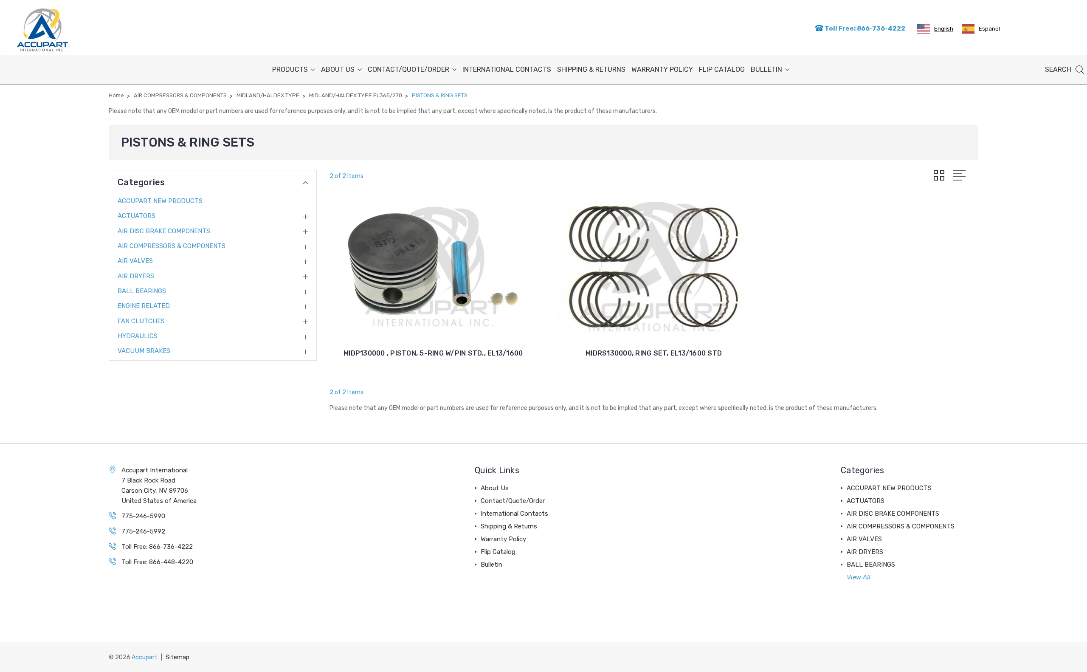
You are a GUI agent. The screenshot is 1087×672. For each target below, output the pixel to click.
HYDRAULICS (138, 336)
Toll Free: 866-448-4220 (157, 562)
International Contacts (506, 69)
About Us (338, 69)
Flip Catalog (722, 69)
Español (989, 28)
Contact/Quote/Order (408, 69)
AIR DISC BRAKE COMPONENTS (164, 231)
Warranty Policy (662, 69)
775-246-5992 (143, 531)
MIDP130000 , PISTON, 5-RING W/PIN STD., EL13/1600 (433, 353)
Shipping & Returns (591, 69)
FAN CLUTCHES (141, 321)
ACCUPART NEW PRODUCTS (160, 201)
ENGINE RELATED (144, 306)
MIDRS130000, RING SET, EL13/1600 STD (654, 353)
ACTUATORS (136, 216)
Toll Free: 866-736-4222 (864, 28)
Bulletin (766, 69)
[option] (980, 29)
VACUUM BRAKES (144, 351)
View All (858, 577)
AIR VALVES (135, 261)
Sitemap (177, 657)
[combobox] (935, 29)
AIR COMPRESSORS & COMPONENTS (171, 246)
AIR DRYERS (136, 276)
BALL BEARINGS (142, 291)
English (943, 28)
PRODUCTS (290, 69)
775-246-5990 (143, 516)
